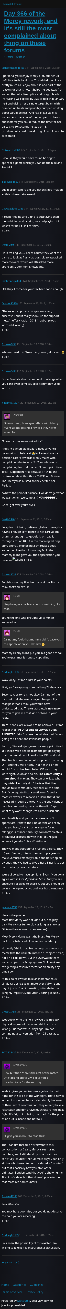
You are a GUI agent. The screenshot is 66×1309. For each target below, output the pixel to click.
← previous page (11, 1262)
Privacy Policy (34, 1292)
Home (5, 1285)
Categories (19, 1285)
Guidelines (36, 1285)
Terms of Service (12, 1292)
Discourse (23, 1301)
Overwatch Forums (12, 4)
